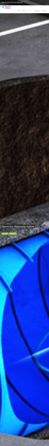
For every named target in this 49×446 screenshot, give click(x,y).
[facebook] (47, 4)
